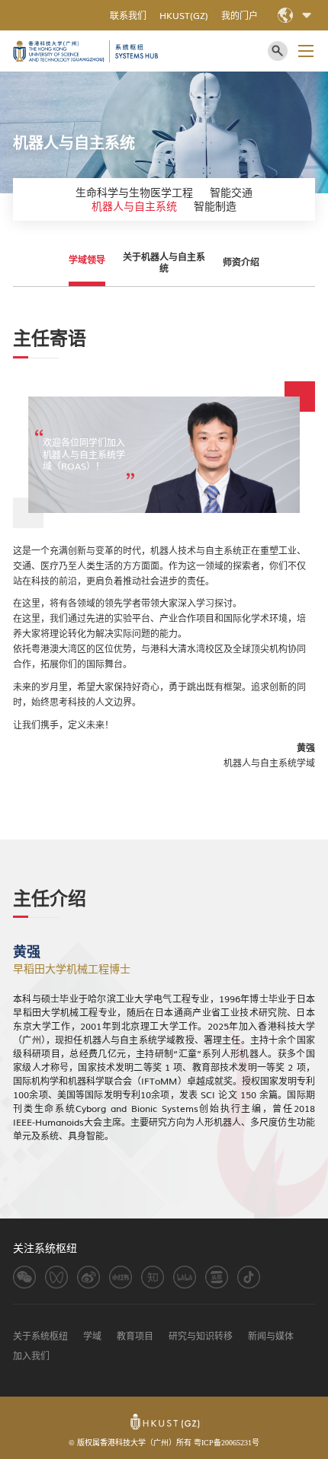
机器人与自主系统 (134, 206)
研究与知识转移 (201, 1336)
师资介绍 (241, 262)
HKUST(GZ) (183, 15)
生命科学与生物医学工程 (134, 192)
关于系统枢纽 (40, 1336)
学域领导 (87, 260)
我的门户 (239, 15)
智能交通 (231, 192)
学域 (92, 1336)
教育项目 (135, 1336)
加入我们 (31, 1356)
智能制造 (215, 206)
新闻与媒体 (271, 1336)
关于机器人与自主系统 (164, 262)
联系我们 (128, 15)
